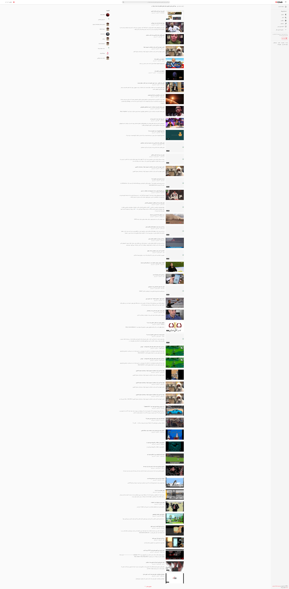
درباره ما (286, 42)
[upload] (14, 2)
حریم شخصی (275, 42)
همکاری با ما (282, 42)
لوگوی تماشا (279, 44)
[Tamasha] (279, 2)
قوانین (279, 42)
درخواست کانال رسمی (285, 44)
